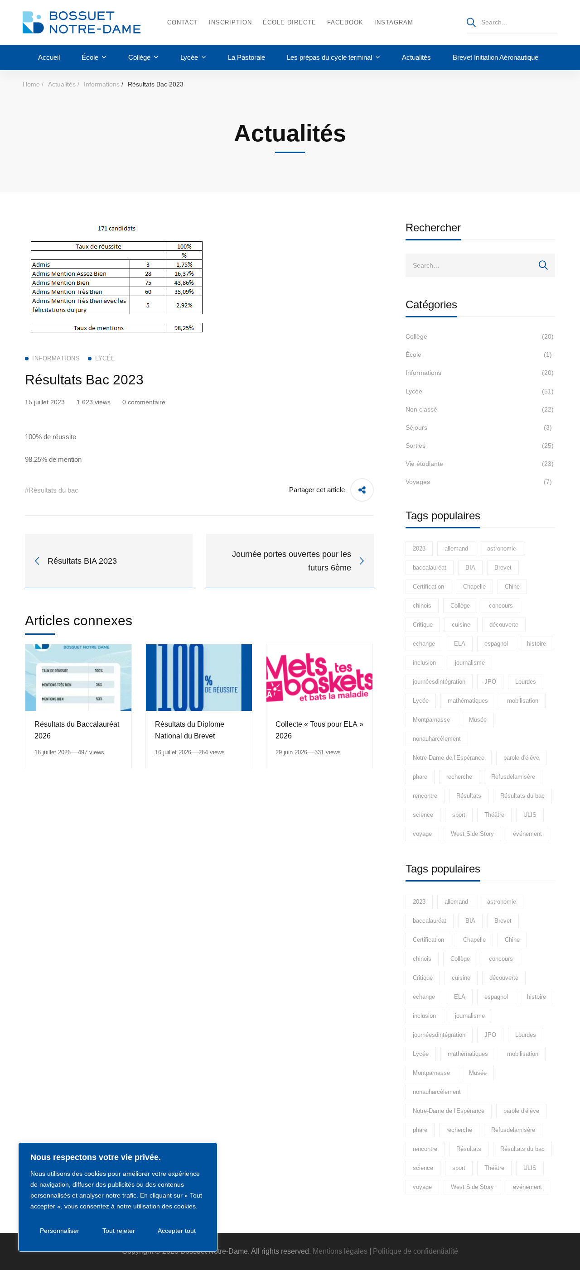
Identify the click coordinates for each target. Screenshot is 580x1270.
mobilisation (522, 700)
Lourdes (525, 681)
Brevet (503, 567)
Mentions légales (340, 1251)
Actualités (62, 84)
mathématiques (468, 700)
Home (31, 84)
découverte (503, 624)
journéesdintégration (439, 681)
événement (527, 833)
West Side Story (472, 833)
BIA (470, 567)
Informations (102, 84)
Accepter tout (177, 1230)
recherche (459, 776)
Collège (480, 336)
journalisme (470, 662)
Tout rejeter (118, 1230)
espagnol (496, 643)
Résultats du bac (522, 795)
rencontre (425, 795)
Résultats (468, 795)
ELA (459, 643)
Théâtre (494, 814)
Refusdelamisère (513, 776)
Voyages (479, 481)
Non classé (480, 409)
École (479, 354)
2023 (419, 548)
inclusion (424, 662)
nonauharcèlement (437, 738)
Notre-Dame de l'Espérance (448, 757)
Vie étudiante (480, 463)
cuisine (461, 624)
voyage (422, 833)
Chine (512, 586)
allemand (456, 548)
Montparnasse (431, 719)
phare (420, 776)
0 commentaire (143, 402)
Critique (423, 624)
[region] (118, 1197)
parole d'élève (521, 757)
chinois (422, 605)
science (423, 814)
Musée (478, 719)
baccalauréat (429, 567)
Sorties (480, 445)
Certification (428, 586)
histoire (536, 643)
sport (458, 814)
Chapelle (474, 586)
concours (501, 605)
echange (424, 643)
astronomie (501, 548)
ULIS (529, 814)
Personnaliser (59, 1230)
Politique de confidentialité (415, 1251)
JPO (490, 681)
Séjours (479, 427)
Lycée (480, 391)
